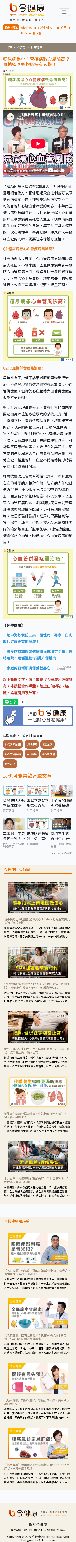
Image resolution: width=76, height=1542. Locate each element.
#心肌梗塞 (48, 754)
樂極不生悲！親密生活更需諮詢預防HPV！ (62, 836)
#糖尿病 (32, 744)
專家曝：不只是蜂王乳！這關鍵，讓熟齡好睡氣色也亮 (14, 836)
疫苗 (63, 27)
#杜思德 (10, 764)
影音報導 (36, 47)
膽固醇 (37, 33)
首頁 (9, 47)
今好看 (21, 47)
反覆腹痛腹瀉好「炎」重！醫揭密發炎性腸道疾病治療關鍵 (38, 836)
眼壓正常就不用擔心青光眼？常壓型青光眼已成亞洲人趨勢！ (38, 803)
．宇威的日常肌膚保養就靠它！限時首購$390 (28, 668)
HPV (24, 33)
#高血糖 (47, 744)
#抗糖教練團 (13, 744)
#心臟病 (32, 754)
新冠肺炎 (26, 27)
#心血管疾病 (13, 754)
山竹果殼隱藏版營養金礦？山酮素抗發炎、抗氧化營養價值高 (62, 803)
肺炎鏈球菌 (46, 27)
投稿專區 (61, 1529)
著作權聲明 (49, 1529)
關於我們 (28, 1529)
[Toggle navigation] (64, 12)
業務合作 (38, 1529)
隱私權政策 (16, 1529)
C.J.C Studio (47, 1540)
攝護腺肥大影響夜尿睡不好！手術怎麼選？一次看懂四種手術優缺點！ (14, 803)
